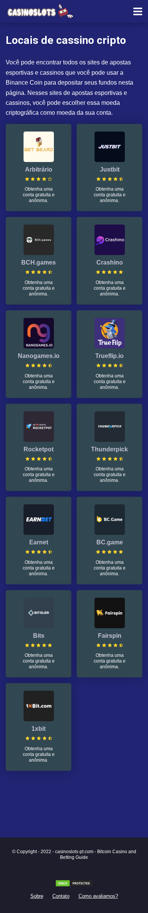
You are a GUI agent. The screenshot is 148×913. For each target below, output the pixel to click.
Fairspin (109, 635)
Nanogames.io (39, 356)
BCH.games (38, 262)
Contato (60, 896)
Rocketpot (39, 449)
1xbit (38, 728)
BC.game (109, 542)
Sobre (36, 896)
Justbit (110, 169)
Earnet (38, 542)
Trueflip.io (109, 356)
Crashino (109, 262)
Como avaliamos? (98, 896)
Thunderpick (109, 449)
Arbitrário (38, 169)
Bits (38, 635)
